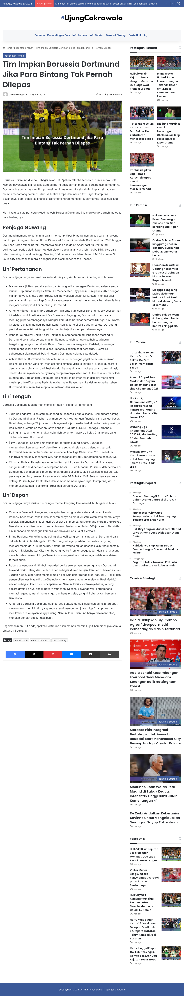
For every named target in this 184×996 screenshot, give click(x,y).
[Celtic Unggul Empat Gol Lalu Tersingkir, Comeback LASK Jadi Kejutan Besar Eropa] (171, 953)
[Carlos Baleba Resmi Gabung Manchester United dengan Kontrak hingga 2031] (140, 319)
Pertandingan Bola (58, 35)
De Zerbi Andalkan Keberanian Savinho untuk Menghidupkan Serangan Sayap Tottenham (155, 817)
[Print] (109, 654)
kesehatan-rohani (24, 47)
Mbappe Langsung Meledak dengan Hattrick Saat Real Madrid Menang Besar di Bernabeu (166, 297)
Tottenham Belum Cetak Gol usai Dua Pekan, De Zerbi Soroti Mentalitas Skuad (142, 131)
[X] (34, 654)
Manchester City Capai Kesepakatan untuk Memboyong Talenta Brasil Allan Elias (143, 459)
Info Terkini (96, 35)
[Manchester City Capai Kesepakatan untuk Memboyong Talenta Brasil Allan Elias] (171, 456)
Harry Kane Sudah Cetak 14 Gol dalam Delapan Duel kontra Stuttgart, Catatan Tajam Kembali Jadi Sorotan (143, 929)
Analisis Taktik (21, 640)
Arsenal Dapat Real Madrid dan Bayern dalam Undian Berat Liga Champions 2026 (144, 383)
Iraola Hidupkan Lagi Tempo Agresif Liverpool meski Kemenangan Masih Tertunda (155, 624)
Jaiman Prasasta (18, 94)
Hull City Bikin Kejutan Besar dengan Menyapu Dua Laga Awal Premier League (141, 81)
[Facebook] (15, 654)
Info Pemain (79, 35)
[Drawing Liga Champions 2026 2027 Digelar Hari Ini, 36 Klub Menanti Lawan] (171, 432)
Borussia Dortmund (40, 640)
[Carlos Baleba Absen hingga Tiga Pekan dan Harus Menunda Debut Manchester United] (140, 245)
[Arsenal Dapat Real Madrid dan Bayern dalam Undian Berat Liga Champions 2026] (171, 382)
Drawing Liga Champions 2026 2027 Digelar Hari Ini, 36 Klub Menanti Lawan (143, 434)
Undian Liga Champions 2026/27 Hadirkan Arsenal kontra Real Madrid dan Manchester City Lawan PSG (144, 408)
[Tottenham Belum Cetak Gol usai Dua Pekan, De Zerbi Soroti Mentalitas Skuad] (142, 113)
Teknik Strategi (59, 640)
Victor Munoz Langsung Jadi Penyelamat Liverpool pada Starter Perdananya (144, 877)
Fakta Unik (135, 35)
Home (8, 47)
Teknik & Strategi (116, 35)
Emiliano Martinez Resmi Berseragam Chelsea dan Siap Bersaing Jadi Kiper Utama (169, 133)
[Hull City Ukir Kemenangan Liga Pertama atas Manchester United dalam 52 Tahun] (171, 900)
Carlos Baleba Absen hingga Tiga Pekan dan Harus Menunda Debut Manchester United (166, 247)
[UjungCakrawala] (92, 19)
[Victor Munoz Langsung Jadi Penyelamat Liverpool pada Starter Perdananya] (171, 875)
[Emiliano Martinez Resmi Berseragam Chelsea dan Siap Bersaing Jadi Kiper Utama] (169, 113)
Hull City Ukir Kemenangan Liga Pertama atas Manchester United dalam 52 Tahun (142, 902)
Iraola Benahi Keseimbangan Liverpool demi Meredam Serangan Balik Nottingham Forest (154, 679)
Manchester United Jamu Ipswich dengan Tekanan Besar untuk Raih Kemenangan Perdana (106, 3)
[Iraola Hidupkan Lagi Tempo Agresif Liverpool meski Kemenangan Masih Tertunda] (142, 159)
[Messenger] (71, 654)
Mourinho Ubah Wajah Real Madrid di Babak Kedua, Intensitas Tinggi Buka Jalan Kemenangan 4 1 (154, 794)
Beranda (39, 35)
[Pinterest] (52, 654)
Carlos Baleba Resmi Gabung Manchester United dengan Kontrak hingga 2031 (166, 320)
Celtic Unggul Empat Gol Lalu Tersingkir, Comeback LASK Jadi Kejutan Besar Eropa (144, 953)
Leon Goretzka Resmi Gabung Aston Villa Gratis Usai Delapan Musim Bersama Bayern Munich (166, 272)
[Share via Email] (90, 654)
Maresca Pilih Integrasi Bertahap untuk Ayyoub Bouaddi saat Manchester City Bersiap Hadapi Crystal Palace (155, 737)
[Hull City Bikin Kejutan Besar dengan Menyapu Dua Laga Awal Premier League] (142, 63)
